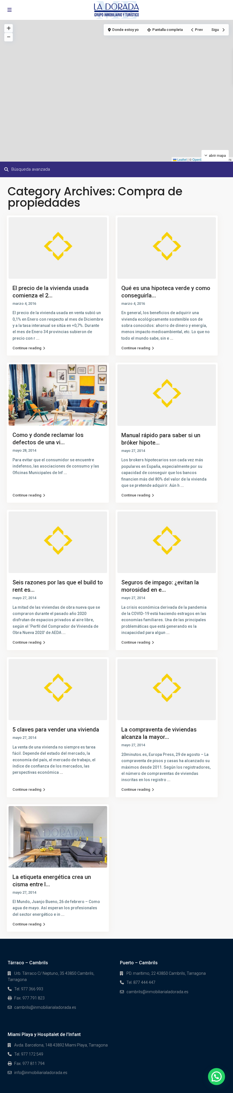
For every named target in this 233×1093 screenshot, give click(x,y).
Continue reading (27, 348)
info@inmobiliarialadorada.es (40, 1072)
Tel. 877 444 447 (140, 982)
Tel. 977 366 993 (28, 989)
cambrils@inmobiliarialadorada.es (45, 1007)
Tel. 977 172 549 (28, 1054)
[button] (216, 1076)
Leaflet (181, 159)
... (37, 338)
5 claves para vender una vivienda (56, 729)
